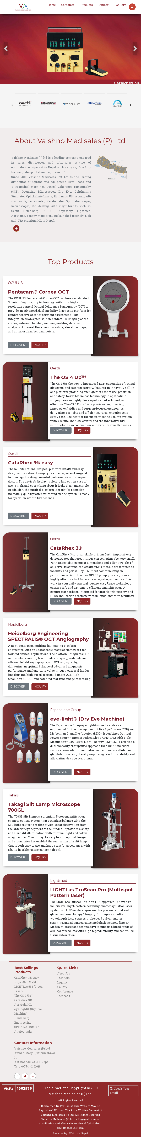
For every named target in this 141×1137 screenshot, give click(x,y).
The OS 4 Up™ (23, 995)
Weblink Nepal (78, 1133)
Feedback (63, 996)
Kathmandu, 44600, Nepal (31, 1062)
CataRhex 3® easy (26, 977)
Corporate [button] (67, 5)
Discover (17, 345)
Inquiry (40, 345)
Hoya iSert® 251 (25, 982)
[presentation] (6, 48)
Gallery (121, 5)
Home (52, 5)
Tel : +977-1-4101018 (27, 1066)
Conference (65, 991)
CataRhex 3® (23, 1000)
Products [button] (86, 5)
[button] (132, 7)
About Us (63, 973)
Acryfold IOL (23, 1004)
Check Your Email (119, 1090)
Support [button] (104, 5)
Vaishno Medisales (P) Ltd (32, 1048)
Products (63, 978)
